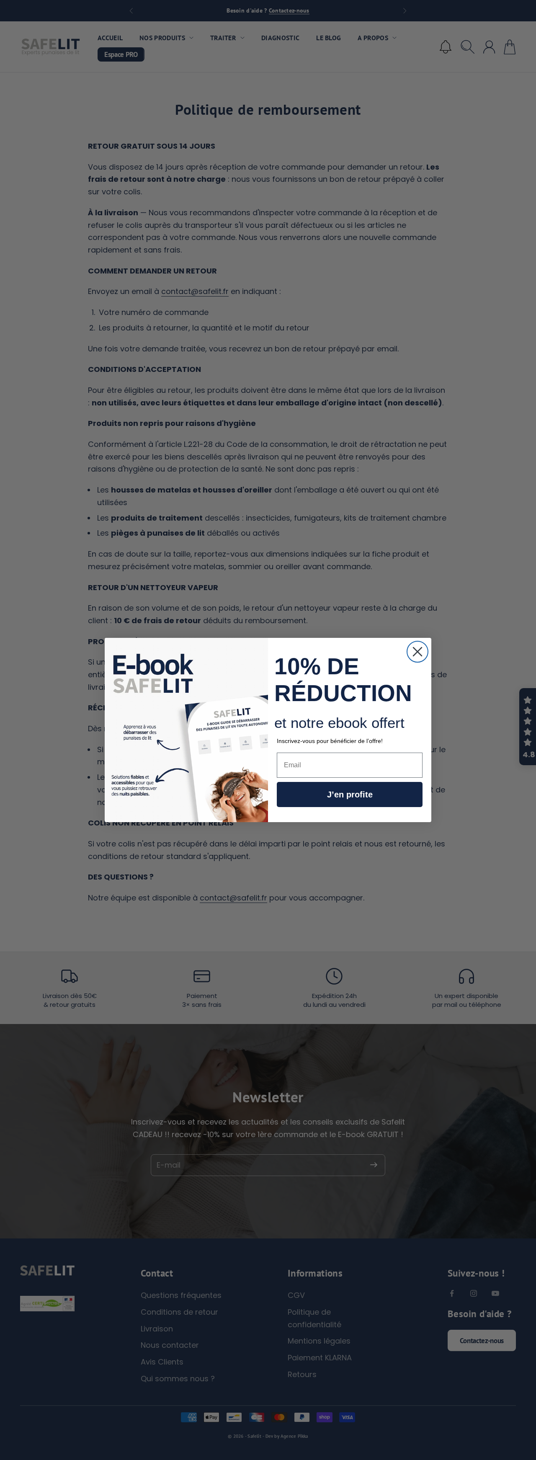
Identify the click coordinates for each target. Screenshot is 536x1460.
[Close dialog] (417, 651)
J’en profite (350, 794)
